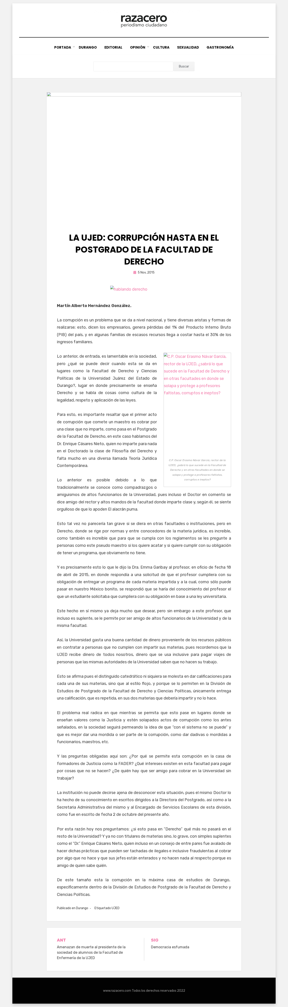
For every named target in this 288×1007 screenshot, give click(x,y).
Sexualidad (188, 47)
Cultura (161, 47)
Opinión (137, 47)
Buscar (184, 66)
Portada (62, 47)
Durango (88, 47)
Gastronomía (220, 47)
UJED (115, 908)
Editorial (113, 47)
